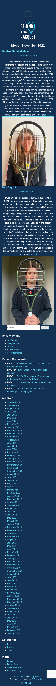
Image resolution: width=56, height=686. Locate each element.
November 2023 (14, 465)
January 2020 (13, 596)
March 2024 (12, 452)
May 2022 (11, 518)
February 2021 (13, 555)
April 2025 (12, 421)
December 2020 (14, 561)
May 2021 (11, 546)
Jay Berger (12, 340)
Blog (9, 644)
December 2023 (14, 461)
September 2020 (15, 571)
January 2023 (13, 496)
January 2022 (13, 524)
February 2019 (13, 630)
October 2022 (13, 502)
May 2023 (11, 483)
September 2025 (15, 405)
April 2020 (12, 586)
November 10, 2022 (28, 55)
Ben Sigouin (9, 187)
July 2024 (11, 443)
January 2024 (13, 458)
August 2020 (13, 574)
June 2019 (12, 618)
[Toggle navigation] (28, 14)
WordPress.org (14, 670)
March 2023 (12, 490)
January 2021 (13, 558)
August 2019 (13, 611)
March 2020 (12, 589)
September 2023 (15, 471)
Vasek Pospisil (14, 349)
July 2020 (11, 577)
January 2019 (13, 633)
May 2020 (11, 583)
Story (9, 650)
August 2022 (13, 508)
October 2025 (13, 402)
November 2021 (14, 530)
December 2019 (14, 599)
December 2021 (14, 527)
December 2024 (14, 430)
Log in (10, 661)
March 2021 (12, 552)
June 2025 (12, 415)
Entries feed (12, 664)
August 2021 (13, 539)
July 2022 (11, 511)
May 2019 (11, 621)
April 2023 (12, 486)
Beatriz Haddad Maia (15, 51)
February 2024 (13, 455)
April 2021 (12, 549)
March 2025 (12, 424)
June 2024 (12, 446)
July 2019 (11, 614)
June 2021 (12, 543)
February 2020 (13, 593)
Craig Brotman (13, 343)
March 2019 (12, 627)
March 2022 (12, 521)
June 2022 (12, 515)
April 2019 (12, 624)
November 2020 (14, 564)
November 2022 (14, 499)
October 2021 (13, 533)
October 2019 (13, 605)
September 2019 (15, 608)
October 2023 (13, 468)
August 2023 (13, 474)
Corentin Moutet (14, 353)
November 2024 (14, 433)
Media (10, 647)
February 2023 (13, 493)
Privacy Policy (33, 676)
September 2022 (15, 505)
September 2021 (15, 536)
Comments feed (14, 667)
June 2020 (12, 580)
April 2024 (12, 449)
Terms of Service (20, 676)
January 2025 (13, 427)
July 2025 (11, 412)
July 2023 (11, 477)
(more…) (47, 115)
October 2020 (13, 568)
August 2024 (13, 440)
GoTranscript (37, 679)
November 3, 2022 (28, 191)
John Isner (12, 346)
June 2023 (12, 480)
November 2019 (14, 602)
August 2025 (13, 408)
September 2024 (15, 436)
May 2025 (11, 418)
